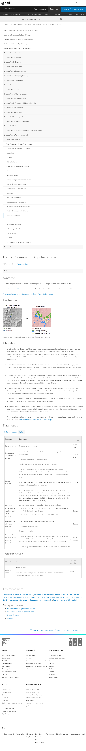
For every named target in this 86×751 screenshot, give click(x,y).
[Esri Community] (70, 644)
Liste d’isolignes (12, 162)
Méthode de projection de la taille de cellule (51, 595)
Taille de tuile (73, 600)
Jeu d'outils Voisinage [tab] (14, 112)
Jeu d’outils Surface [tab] (13, 140)
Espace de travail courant (12, 597)
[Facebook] (70, 640)
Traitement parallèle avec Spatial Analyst (17, 48)
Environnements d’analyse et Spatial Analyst (18, 39)
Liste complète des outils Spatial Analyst (17, 35)
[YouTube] (80, 644)
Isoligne (9, 157)
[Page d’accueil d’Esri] (5, 3)
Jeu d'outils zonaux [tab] (13, 247)
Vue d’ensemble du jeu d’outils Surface (20, 144)
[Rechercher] (77, 3)
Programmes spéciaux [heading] (33, 684)
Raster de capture (60, 600)
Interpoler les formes (14, 197)
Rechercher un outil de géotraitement (20, 612)
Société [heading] (4, 684)
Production (68, 14)
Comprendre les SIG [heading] (56, 650)
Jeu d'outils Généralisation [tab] (16, 71)
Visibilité (9, 238)
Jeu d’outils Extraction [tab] (14, 67)
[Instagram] (75, 644)
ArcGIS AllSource (9, 9)
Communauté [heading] (30, 650)
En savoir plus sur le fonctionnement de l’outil (28, 294)
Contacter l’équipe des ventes (73, 9)
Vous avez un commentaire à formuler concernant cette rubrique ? (58, 630)
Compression (74, 595)
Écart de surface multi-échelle (16, 202)
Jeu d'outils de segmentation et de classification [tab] (24, 130)
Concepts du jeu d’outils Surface (20, 242)
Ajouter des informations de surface (19, 149)
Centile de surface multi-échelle (17, 211)
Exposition (10, 153)
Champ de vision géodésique (17, 184)
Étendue (26, 597)
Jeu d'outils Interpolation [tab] (15, 85)
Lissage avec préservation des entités (19, 180)
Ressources (54, 9)
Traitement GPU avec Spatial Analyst (16, 44)
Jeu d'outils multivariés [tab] (14, 108)
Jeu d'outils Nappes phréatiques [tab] (18, 76)
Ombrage (10, 193)
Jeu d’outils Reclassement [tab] (15, 126)
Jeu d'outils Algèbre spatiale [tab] (16, 94)
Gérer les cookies (62, 734)
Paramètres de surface (14, 224)
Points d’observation (13, 215)
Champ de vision (12, 233)
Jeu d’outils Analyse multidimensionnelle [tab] (21, 103)
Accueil (5, 14)
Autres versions (22, 264)
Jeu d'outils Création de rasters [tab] (17, 121)
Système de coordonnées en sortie (16, 600)
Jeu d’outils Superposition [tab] (15, 117)
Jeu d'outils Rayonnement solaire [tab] (18, 135)
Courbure (10, 171)
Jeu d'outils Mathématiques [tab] (16, 98)
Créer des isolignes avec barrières (18, 166)
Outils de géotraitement (18, 24)
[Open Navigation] (83, 3)
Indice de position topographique (18, 229)
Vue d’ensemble (40, 9)
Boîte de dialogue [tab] (10, 432)
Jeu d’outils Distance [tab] (13, 62)
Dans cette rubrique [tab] (13, 271)
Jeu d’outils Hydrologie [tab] (14, 80)
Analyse (57, 14)
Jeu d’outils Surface (54, 24)
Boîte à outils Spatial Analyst (37, 24)
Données (48, 14)
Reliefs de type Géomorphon (16, 189)
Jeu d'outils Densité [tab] (13, 57)
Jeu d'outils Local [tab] (12, 89)
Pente (8, 220)
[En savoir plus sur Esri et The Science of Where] (6, 642)
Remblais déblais (12, 175)
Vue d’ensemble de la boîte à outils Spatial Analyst (21, 30)
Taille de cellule (27, 595)
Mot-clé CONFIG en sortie (72, 597)
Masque (59, 597)
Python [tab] (21, 432)
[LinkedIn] (80, 640)
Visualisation (36, 14)
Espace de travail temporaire (41, 600)
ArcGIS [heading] (4, 650)
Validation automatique (12, 595)
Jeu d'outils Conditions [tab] (14, 53)
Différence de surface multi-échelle (18, 206)
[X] (75, 640)
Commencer (15, 14)
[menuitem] (13, 655)
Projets (26, 14)
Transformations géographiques (42, 597)
